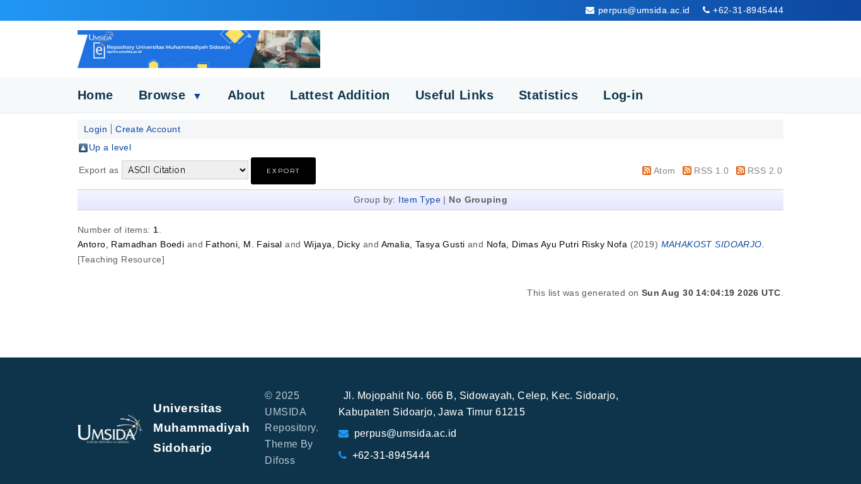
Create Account (147, 129)
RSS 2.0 (765, 171)
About (246, 95)
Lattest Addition (340, 95)
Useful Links (454, 95)
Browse (170, 95)
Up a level (110, 147)
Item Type (419, 199)
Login (95, 129)
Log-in (623, 95)
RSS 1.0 (711, 171)
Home (95, 95)
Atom (665, 171)
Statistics (548, 95)
